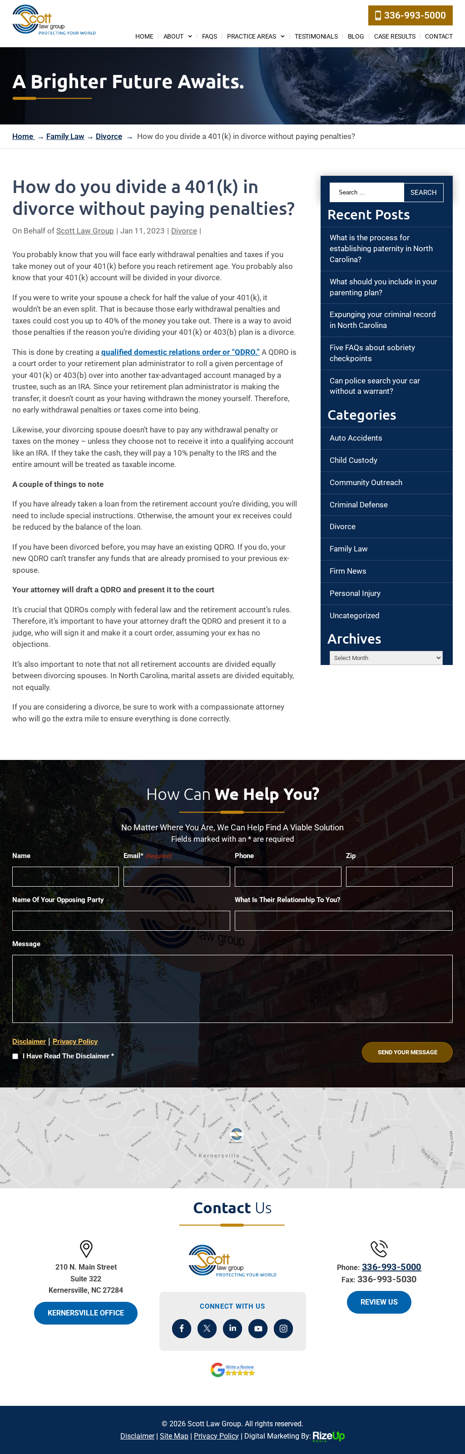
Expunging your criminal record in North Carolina (383, 320)
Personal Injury (355, 593)
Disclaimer (29, 1041)
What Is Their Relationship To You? (287, 900)
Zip (351, 856)
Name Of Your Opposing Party (58, 900)
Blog (356, 36)
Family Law (349, 548)
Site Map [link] (174, 1436)
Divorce (184, 230)
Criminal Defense (359, 504)
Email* (148, 856)
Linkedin (232, 1328)
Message (26, 944)
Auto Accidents (356, 437)
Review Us (379, 1302)
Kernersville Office (86, 1313)
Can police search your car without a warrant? (375, 386)
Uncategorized (355, 615)
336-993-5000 (415, 15)
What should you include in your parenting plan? (383, 287)
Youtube (258, 1328)
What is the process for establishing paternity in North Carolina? (381, 248)
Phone (244, 856)
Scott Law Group (85, 230)
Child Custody (353, 460)
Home (144, 36)
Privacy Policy (75, 1041)
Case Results (395, 36)
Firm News (348, 571)
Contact (439, 36)
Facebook (182, 1328)
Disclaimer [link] (137, 1436)
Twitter (207, 1328)
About (173, 36)
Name (21, 856)
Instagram (283, 1328)
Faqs (209, 36)
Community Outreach (366, 482)
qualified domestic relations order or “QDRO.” (180, 352)
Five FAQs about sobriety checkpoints (372, 353)
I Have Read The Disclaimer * (68, 1056)
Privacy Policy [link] (216, 1436)
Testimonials (316, 36)
